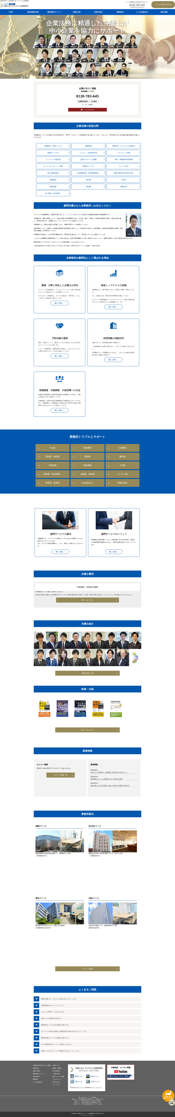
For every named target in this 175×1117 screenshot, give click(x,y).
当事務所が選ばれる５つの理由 (42, 1065)
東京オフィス (94, 1076)
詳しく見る (59, 303)
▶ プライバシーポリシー (87, 1115)
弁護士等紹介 (98, 12)
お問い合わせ (56, 1082)
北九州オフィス (95, 1081)
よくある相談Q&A (142, 12)
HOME (11, 12)
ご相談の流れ (76, 12)
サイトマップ (56, 1085)
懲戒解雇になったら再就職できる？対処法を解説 (107, 779)
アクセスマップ (56, 1079)
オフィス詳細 (87, 969)
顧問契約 (35, 1079)
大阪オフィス (78, 1081)
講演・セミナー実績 (58, 1076)
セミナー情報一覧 (60, 775)
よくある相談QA (37, 1082)
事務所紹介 (120, 12)
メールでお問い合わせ (163, 4)
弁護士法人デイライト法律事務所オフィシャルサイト (87, 1087)
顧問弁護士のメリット (54, 12)
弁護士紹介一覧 (87, 673)
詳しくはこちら (87, 600)
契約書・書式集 (56, 1068)
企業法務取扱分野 (33, 12)
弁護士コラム (56, 1065)
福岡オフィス (78, 1076)
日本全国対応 (56, 1071)
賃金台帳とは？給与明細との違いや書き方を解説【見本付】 (110, 785)
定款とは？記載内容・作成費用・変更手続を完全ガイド (109, 772)
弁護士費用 (164, 12)
